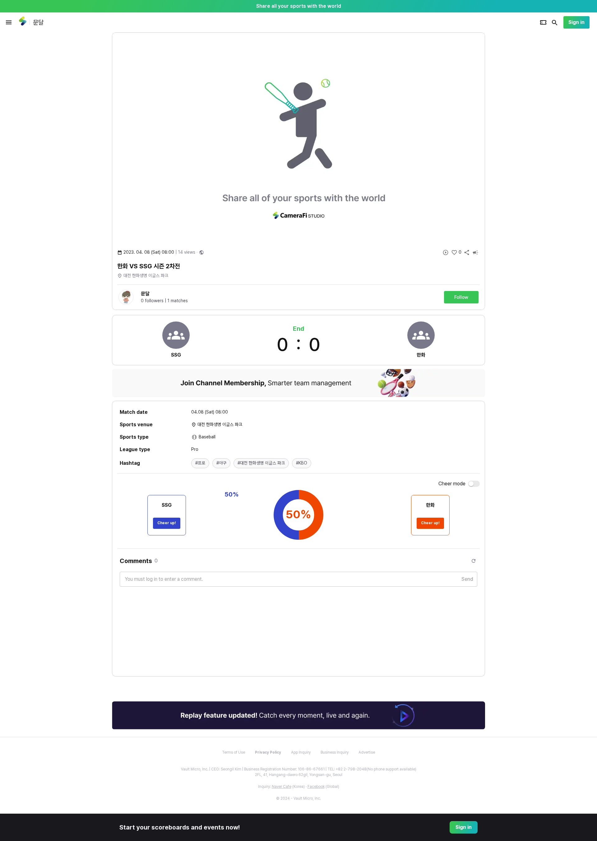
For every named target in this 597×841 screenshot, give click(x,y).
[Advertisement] (525, 125)
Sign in (576, 22)
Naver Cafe (281, 786)
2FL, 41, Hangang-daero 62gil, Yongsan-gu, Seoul (298, 775)
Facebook (316, 786)
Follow (461, 297)
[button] (200, 463)
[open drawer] (8, 22)
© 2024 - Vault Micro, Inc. (298, 798)
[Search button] (554, 22)
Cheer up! (166, 523)
